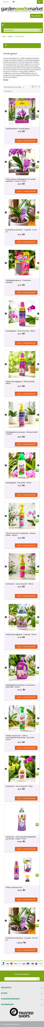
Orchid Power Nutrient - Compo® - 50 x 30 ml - (21, 939)
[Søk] (40, 30)
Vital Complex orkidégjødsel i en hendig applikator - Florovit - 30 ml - (20, 180)
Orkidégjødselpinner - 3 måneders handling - (18, 281)
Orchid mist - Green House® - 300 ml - (20, 584)
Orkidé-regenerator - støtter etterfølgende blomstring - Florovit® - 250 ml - (20, 737)
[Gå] (38, 978)
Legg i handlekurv (26, 140)
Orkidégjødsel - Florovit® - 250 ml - (19, 483)
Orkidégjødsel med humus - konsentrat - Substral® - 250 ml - (21, 686)
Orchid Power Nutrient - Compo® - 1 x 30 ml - (21, 231)
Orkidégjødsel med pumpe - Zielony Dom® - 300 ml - (21, 433)
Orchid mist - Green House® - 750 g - (19, 786)
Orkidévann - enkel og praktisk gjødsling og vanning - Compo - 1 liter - (21, 838)
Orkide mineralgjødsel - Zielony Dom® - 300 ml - (20, 382)
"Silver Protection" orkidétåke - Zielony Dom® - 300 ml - (20, 534)
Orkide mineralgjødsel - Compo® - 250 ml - (21, 634)
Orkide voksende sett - (14, 887)
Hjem (4, 36)
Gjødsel (10, 36)
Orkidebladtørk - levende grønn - (18, 128)
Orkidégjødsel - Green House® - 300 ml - (21, 331)
